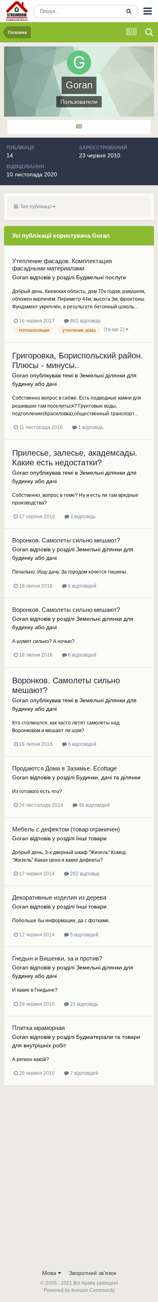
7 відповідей (83, 1073)
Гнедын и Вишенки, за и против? (57, 958)
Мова (50, 1273)
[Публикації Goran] (79, 127)
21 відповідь (83, 1004)
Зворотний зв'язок (92, 1273)
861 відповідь (85, 321)
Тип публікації (35, 206)
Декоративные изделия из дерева (59, 897)
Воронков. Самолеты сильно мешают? (66, 540)
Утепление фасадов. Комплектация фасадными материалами (62, 264)
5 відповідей (83, 935)
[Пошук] (129, 11)
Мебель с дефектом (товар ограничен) (66, 829)
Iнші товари (91, 838)
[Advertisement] (79, 1182)
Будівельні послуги (101, 277)
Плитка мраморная (38, 1027)
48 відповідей (93, 805)
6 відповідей (81, 586)
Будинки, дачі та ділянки (108, 777)
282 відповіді (84, 874)
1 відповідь (90, 427)
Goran (20, 277)
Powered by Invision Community (79, 1290)
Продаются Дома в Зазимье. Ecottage (64, 768)
